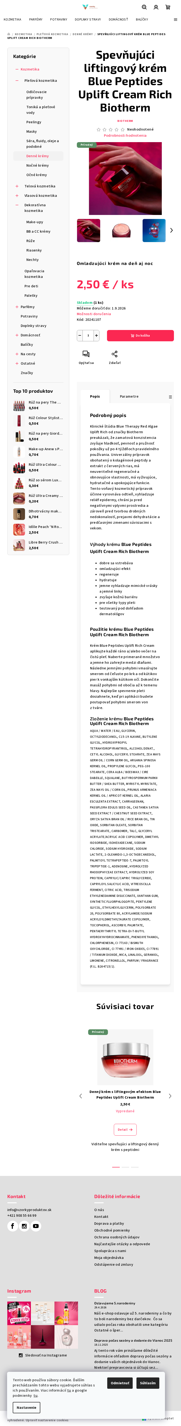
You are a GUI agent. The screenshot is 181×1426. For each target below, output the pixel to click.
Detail (123, 1129)
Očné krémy (36, 174)
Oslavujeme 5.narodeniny (114, 1303)
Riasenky (34, 250)
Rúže (30, 240)
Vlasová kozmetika (41, 195)
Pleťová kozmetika (41, 80)
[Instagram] (24, 1226)
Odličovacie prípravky (36, 94)
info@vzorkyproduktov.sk (29, 1209)
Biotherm (125, 121)
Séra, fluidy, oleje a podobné (42, 143)
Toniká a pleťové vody (40, 109)
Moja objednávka (109, 1257)
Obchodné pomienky (112, 1230)
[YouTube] (35, 1226)
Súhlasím (148, 1383)
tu (69, 1390)
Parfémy (28, 306)
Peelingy (33, 122)
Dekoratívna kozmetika (35, 207)
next (170, 1096)
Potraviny (29, 316)
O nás (99, 1209)
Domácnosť (30, 335)
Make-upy (34, 222)
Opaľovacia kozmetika (35, 273)
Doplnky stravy (34, 325)
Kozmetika (30, 69)
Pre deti (31, 286)
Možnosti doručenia (94, 314)
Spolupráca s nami (110, 1250)
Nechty (32, 259)
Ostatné (28, 363)
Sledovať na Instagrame (46, 1355)
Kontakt (101, 1216)
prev (80, 1096)
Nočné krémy (37, 165)
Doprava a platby (109, 1223)
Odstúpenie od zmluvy (113, 1264)
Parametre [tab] (129, 396)
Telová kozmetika (40, 186)
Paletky (31, 295)
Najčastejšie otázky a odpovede (122, 1244)
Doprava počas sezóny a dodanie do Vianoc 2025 (133, 1340)
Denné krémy (37, 156)
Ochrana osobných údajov (117, 1237)
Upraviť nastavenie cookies (47, 1420)
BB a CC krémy (38, 231)
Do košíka (143, 335)
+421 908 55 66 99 (22, 1215)
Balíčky (27, 344)
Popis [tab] (95, 396)
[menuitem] (12, 19)
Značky (27, 372)
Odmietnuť (120, 1383)
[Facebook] (12, 1226)
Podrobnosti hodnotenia (125, 135)
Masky (31, 131)
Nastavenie (26, 1407)
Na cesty (28, 354)
